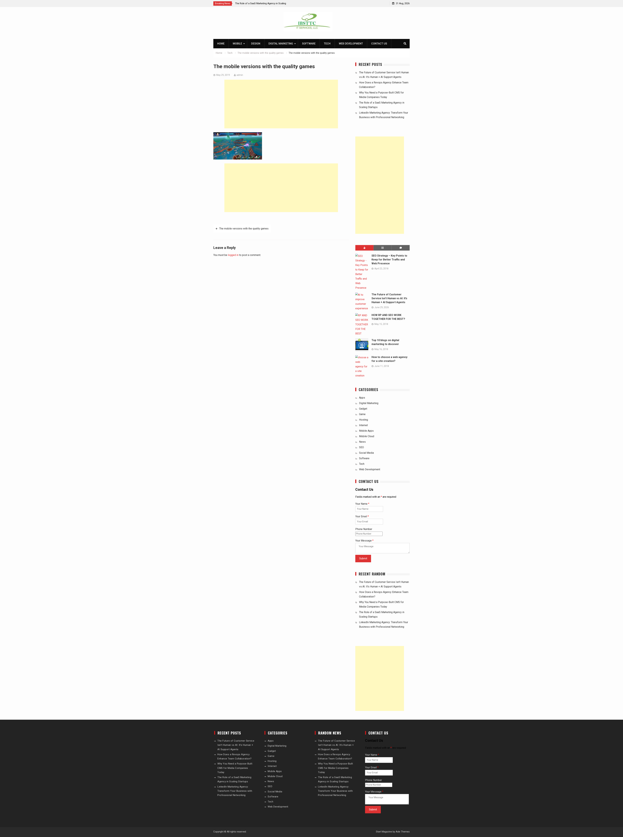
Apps (362, 397)
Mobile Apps (366, 430)
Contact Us (379, 43)
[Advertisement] (281, 104)
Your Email (362, 516)
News (362, 441)
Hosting (363, 419)
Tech (327, 43)
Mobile (237, 43)
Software (309, 43)
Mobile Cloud (366, 436)
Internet (363, 425)
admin (240, 75)
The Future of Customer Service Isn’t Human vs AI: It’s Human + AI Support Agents (389, 298)
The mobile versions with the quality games (244, 228)
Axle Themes (403, 831)
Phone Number (363, 529)
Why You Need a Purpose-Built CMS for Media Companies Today (234, 768)
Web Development (351, 43)
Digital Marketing (281, 43)
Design (255, 43)
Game (362, 414)
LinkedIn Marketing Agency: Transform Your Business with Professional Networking (234, 791)
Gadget (363, 408)
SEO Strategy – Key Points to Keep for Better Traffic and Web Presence (389, 259)
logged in (233, 255)
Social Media (366, 452)
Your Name (362, 503)
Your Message (364, 540)
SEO (361, 447)
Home (221, 43)
